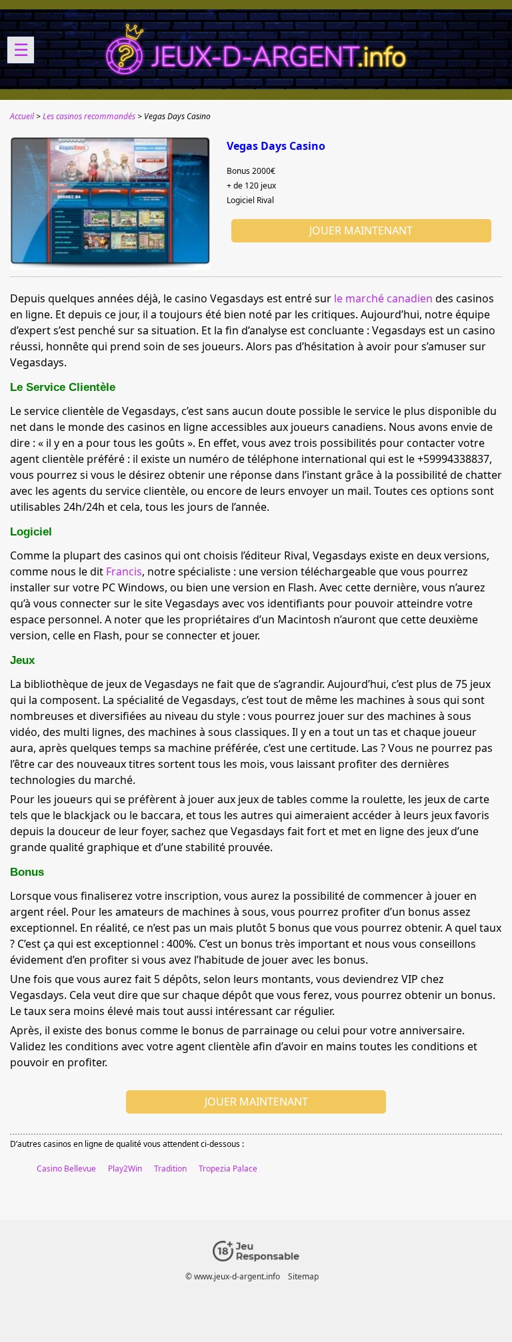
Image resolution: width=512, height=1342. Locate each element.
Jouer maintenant (361, 230)
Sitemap (303, 1276)
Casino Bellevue (66, 1168)
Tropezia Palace (228, 1168)
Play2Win (125, 1168)
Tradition (170, 1168)
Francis (124, 571)
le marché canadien (383, 298)
